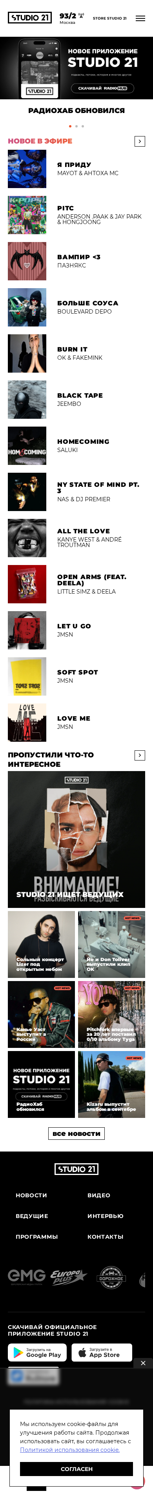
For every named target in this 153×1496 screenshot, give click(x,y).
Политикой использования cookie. (70, 1449)
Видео (99, 1195)
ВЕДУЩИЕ (32, 1216)
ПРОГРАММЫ (37, 1237)
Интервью (105, 1216)
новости (31, 1195)
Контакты (105, 1237)
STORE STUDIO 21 (110, 18)
